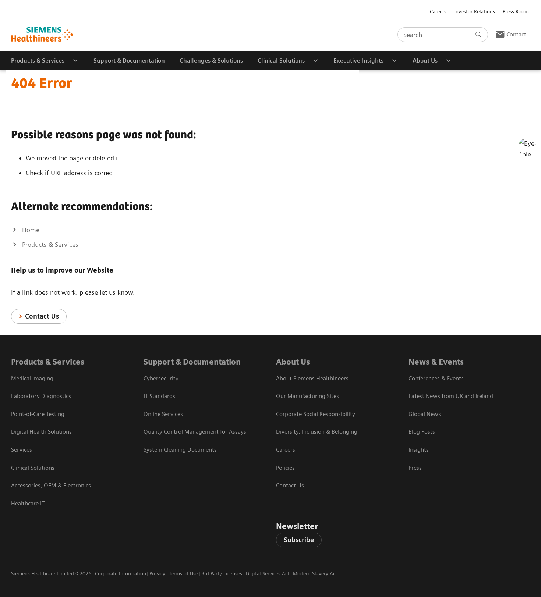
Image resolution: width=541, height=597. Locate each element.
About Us (293, 361)
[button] (527, 147)
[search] (478, 34)
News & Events (436, 361)
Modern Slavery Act (315, 573)
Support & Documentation (192, 361)
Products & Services (47, 361)
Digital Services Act (267, 573)
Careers (438, 11)
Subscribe (299, 540)
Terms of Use (183, 573)
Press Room (516, 11)
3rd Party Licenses (221, 573)
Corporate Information (120, 573)
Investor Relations (474, 11)
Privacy (157, 573)
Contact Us (42, 316)
